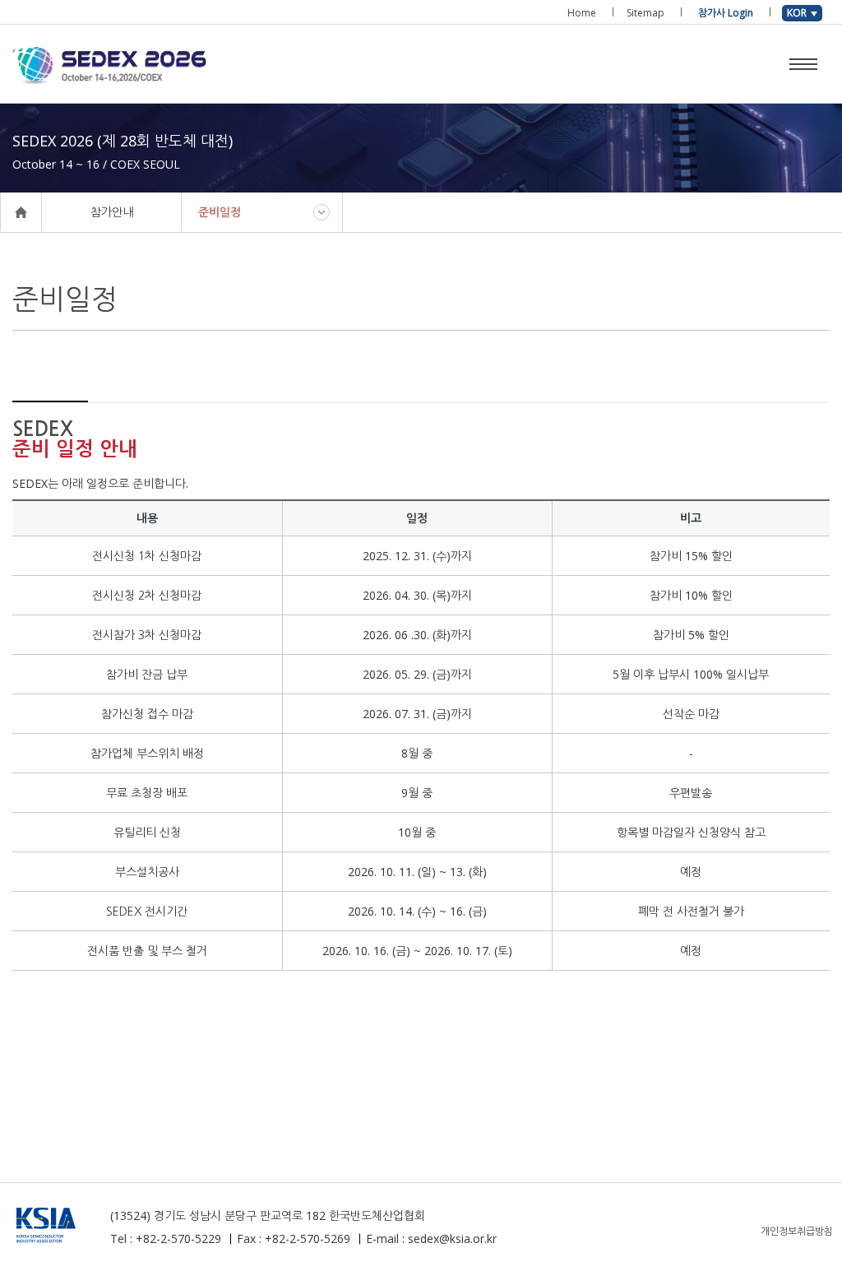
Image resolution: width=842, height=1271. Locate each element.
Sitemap (645, 13)
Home (581, 13)
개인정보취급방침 (797, 1231)
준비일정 (219, 212)
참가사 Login (725, 13)
